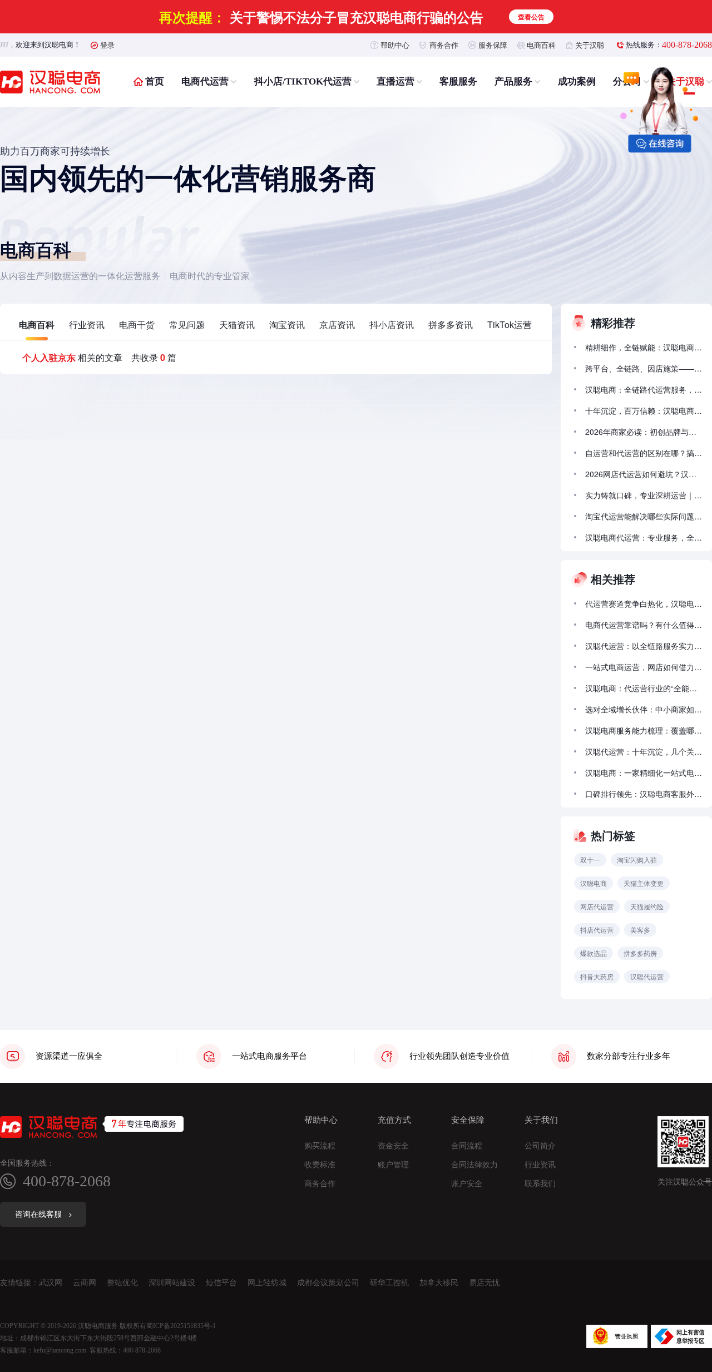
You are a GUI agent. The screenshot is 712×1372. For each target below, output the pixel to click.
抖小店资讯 (391, 324)
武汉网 (50, 1283)
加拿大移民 (438, 1283)
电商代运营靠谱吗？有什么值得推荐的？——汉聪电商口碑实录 (643, 624)
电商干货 (137, 324)
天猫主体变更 (644, 883)
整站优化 (122, 1283)
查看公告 (531, 17)
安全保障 (467, 1120)
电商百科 (541, 44)
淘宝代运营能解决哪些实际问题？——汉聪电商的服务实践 (643, 516)
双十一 (590, 859)
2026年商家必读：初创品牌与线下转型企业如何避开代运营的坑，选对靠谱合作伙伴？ (643, 431)
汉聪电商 (593, 883)
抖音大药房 (597, 976)
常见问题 (187, 324)
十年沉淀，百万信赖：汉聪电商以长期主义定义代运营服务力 (643, 410)
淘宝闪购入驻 (637, 859)
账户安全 (466, 1184)
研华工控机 (389, 1283)
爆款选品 (593, 953)
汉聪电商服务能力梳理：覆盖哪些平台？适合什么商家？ (643, 730)
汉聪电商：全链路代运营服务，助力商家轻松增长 (643, 389)
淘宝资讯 (287, 324)
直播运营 (395, 81)
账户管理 (393, 1165)
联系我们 (540, 1184)
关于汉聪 (589, 44)
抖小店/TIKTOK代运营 (303, 81)
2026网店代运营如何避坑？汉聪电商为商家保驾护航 (643, 473)
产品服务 (513, 81)
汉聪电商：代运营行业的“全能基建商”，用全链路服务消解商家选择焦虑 (643, 688)
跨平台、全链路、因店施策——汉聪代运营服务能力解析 (643, 368)
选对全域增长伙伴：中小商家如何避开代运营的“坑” (643, 709)
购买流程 (319, 1146)
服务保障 (492, 44)
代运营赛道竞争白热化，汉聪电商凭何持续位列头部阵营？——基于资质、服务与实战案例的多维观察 (643, 603)
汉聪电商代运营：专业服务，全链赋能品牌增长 (643, 537)
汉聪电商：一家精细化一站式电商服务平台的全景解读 (643, 772)
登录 (107, 44)
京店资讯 (337, 324)
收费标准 (319, 1165)
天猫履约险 (647, 906)
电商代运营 (205, 81)
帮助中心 (394, 44)
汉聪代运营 (647, 976)
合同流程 (466, 1146)
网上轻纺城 (267, 1283)
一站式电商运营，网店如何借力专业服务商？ (643, 666)
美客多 (640, 929)
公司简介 (540, 1146)
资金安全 (393, 1146)
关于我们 (541, 1120)
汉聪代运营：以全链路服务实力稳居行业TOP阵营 (643, 645)
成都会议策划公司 (328, 1283)
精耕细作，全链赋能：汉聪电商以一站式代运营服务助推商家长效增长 (643, 347)
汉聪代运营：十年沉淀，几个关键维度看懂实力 (643, 751)
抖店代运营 (597, 929)
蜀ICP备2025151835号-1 (181, 1326)
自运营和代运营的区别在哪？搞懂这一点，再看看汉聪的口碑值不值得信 (643, 452)
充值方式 (394, 1120)
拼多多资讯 (450, 324)
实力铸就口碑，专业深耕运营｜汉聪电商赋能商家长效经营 (643, 495)
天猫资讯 (237, 324)
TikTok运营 (509, 324)
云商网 (84, 1283)
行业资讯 (87, 324)
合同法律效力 (474, 1165)
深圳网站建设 (172, 1283)
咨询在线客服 (38, 1214)
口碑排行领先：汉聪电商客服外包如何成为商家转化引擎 (643, 793)
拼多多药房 (640, 953)
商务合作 (443, 44)
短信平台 (221, 1283)
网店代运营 (597, 906)
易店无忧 (484, 1283)
